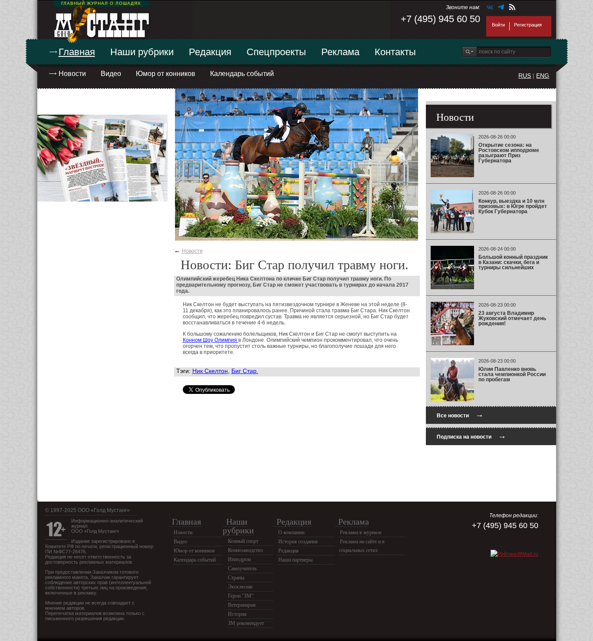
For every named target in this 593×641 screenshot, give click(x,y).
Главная (77, 51)
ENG (542, 75)
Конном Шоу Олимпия (210, 340)
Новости (72, 73)
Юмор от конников (165, 73)
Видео (111, 73)
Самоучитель (242, 568)
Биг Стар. (244, 370)
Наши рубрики (142, 51)
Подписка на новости (471, 435)
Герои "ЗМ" (241, 596)
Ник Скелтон (210, 370)
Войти (498, 24)
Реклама (340, 51)
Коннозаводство (245, 550)
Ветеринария (242, 605)
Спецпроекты (276, 51)
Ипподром (239, 559)
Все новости (460, 414)
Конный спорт (243, 541)
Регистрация (528, 24)
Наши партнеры (295, 560)
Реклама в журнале (361, 532)
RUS (524, 75)
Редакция (210, 51)
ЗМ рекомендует (246, 623)
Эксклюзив (240, 587)
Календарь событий (242, 73)
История (237, 614)
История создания (298, 542)
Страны (236, 578)
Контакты (395, 51)
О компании (291, 532)
